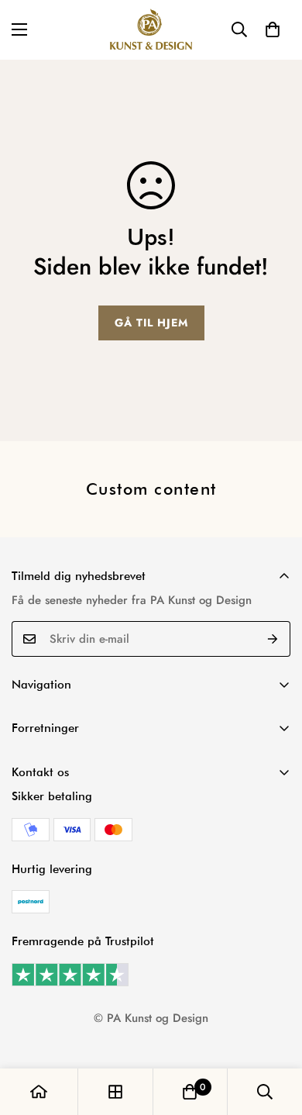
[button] (272, 29)
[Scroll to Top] (274, 1032)
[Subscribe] (273, 639)
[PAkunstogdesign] (151, 30)
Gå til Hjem (151, 322)
